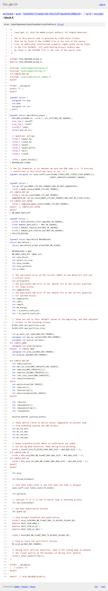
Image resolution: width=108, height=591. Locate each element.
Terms (32, 586)
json (103, 586)
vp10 (88, 13)
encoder (99, 13)
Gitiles (17, 586)
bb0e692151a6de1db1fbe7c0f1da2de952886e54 (51, 13)
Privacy (24, 586)
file (60, 24)
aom (18, 13)
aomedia (8, 13)
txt (96, 586)
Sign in (102, 4)
